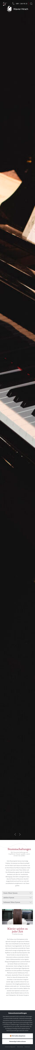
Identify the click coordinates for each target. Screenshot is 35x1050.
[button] (15, 835)
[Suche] (31, 4)
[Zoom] (17, 420)
